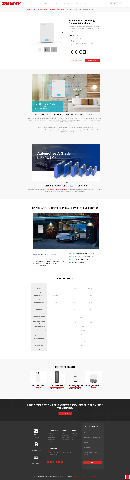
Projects (63, 3)
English (114, 3)
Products (47, 3)
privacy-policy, (77, 476)
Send (92, 462)
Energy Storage (44, 9)
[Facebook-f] (48, 462)
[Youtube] (62, 462)
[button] (106, 4)
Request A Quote (92, 60)
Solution (55, 3)
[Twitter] (51, 462)
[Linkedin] (56, 462)
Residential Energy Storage (57, 9)
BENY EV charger (50, 255)
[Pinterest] (53, 462)
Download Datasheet (76, 60)
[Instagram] (59, 462)
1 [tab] (66, 182)
